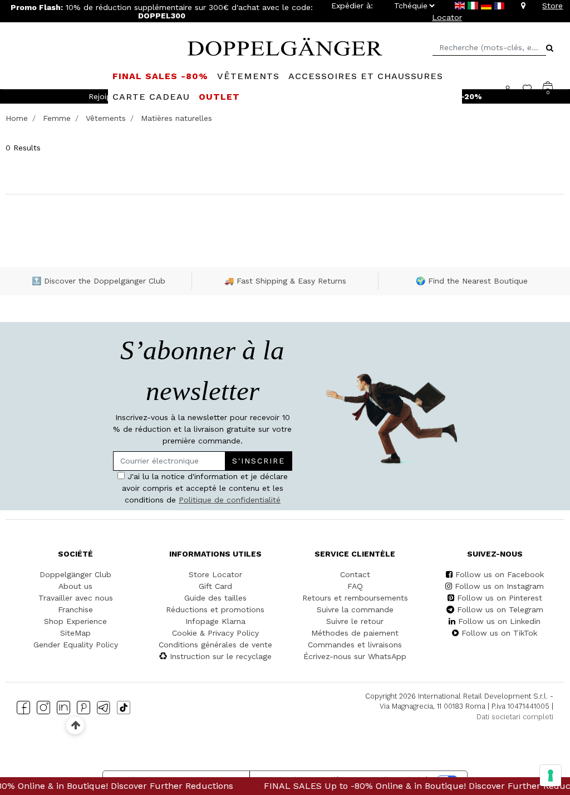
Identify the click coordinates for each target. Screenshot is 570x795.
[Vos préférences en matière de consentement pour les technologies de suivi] (550, 775)
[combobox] (489, 48)
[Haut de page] (75, 725)
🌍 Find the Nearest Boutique (472, 280)
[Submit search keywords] (549, 48)
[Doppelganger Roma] (285, 45)
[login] (513, 88)
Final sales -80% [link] (160, 76)
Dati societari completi (514, 717)
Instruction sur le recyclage (221, 656)
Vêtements (106, 118)
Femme (57, 118)
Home (17, 118)
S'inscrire (258, 460)
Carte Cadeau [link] (151, 96)
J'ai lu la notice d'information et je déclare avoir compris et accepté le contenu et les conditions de (205, 488)
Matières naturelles (176, 118)
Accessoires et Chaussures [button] (365, 76)
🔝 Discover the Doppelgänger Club (98, 280)
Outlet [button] (219, 96)
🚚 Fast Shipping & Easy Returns (285, 280)
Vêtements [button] (248, 76)
